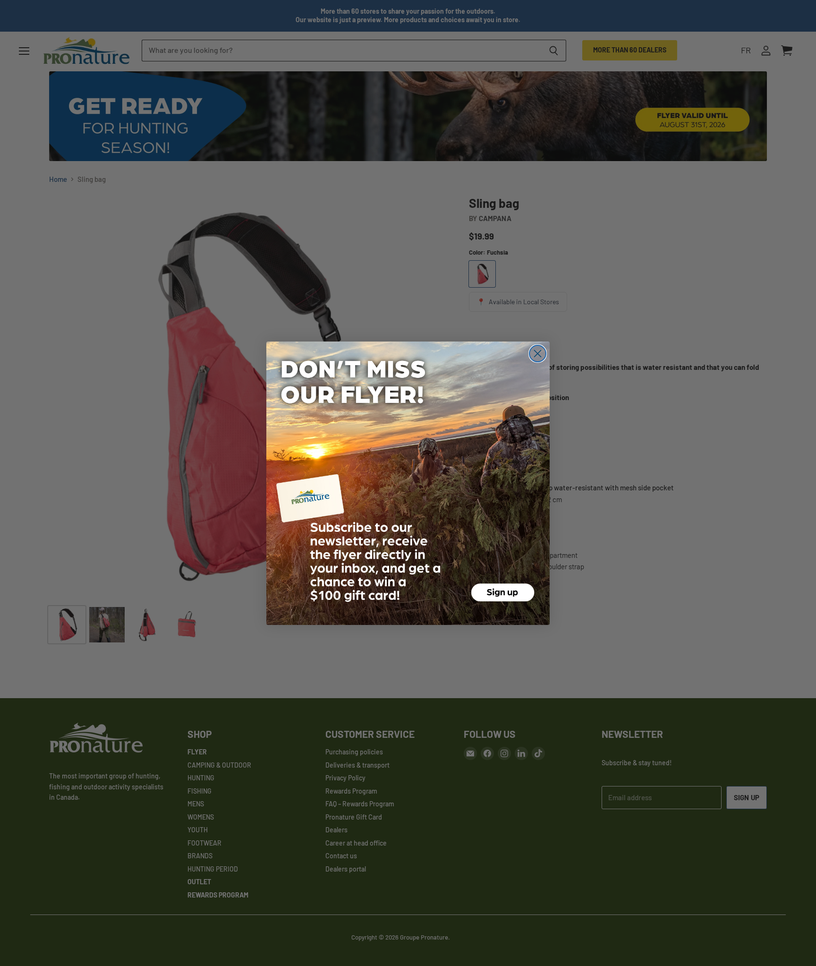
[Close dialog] (537, 353)
